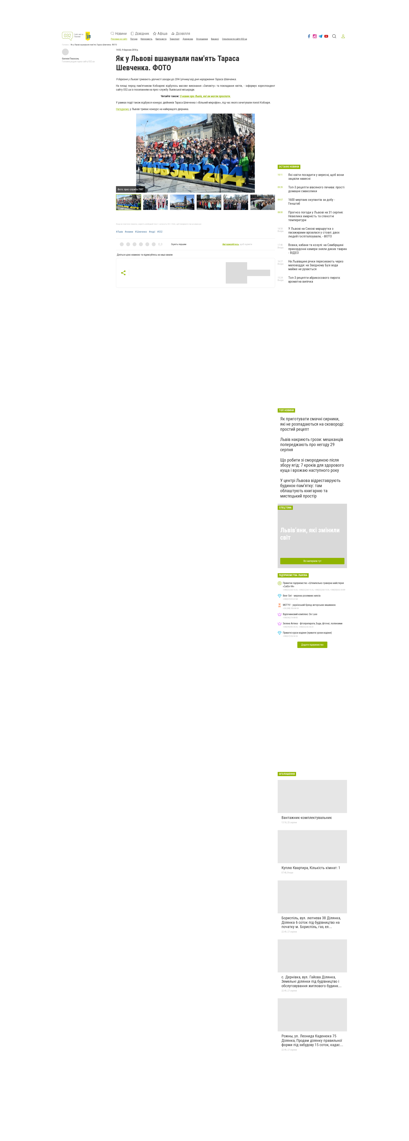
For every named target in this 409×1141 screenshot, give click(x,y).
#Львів (119, 231)
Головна (65, 45)
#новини (129, 231)
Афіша (162, 33)
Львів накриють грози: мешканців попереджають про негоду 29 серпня (311, 444)
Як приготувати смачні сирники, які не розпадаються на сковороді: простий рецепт (312, 424)
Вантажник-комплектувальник (307, 817)
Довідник (142, 33)
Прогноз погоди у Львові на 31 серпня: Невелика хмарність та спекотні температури (315, 216)
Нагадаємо (122, 109)
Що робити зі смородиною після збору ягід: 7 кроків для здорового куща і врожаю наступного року (312, 465)
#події (152, 231)
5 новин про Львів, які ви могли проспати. (205, 96)
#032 (159, 231)
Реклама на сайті (119, 39)
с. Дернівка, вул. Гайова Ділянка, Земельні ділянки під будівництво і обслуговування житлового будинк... (312, 981)
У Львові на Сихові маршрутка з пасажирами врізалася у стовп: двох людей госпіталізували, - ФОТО (314, 232)
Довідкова (188, 39)
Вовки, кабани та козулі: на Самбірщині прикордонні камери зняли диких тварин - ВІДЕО (317, 248)
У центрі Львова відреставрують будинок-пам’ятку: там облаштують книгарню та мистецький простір (310, 488)
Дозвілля (183, 33)
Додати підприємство (312, 644)
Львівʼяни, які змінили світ (310, 533)
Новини (121, 33)
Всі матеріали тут (312, 561)
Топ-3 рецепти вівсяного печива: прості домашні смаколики (316, 189)
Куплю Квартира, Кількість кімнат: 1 (311, 868)
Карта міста (161, 39)
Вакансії (215, 39)
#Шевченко (141, 231)
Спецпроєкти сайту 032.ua (234, 39)
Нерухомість (146, 39)
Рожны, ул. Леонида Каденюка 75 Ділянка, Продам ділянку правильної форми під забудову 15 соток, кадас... (312, 1040)
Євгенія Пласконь (70, 58)
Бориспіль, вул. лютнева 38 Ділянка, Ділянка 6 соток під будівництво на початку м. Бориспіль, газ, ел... (311, 922)
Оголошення (202, 39)
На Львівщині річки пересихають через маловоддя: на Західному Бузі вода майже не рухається (315, 265)
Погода (133, 39)
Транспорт (174, 39)
